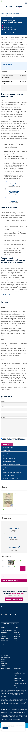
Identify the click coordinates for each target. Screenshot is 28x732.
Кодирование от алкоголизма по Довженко (13, 469)
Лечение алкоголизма (8, 447)
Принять (5, 728)
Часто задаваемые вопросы (7, 681)
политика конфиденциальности (8, 721)
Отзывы (15, 638)
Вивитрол (3, 661)
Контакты (16, 642)
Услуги (15, 640)
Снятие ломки (4, 632)
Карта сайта (3, 683)
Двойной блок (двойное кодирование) (12, 464)
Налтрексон (3, 636)
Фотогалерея (6, 556)
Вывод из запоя (6, 450)
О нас (15, 630)
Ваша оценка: (4, 412)
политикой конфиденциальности (9, 439)
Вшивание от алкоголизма (9, 461)
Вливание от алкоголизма (9, 458)
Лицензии (5, 487)
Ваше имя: (3, 401)
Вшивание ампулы (5, 655)
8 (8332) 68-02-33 (14, 6)
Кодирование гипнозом (6, 649)
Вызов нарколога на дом (9, 453)
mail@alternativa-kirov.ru (19, 687)
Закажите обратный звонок (14, 599)
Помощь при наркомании (6, 630)
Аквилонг (3, 659)
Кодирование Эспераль (8, 475)
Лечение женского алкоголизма (10, 478)
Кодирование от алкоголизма (10, 455)
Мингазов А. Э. (14, 528)
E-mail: (2, 406)
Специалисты (6, 518)
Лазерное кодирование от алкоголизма (12, 472)
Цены (2, 672)
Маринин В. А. (14, 538)
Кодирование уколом (5, 657)
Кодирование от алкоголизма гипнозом (12, 467)
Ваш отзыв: (3, 417)
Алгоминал (3, 665)
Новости (2, 674)
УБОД (2, 634)
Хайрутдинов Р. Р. (14, 547)
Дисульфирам (4, 663)
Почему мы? (16, 632)
